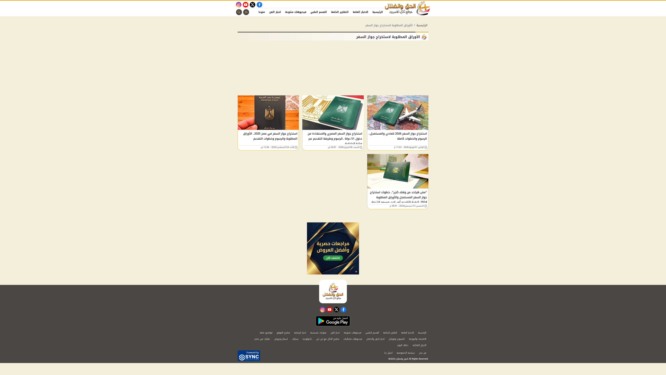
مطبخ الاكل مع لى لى (327, 339)
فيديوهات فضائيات (352, 339)
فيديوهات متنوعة (295, 12)
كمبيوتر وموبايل (397, 339)
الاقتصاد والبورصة (417, 339)
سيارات (295, 339)
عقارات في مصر (262, 339)
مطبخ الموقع (283, 332)
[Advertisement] (333, 69)
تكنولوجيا (307, 339)
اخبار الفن (275, 12)
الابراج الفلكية (419, 345)
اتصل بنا (388, 353)
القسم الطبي (318, 12)
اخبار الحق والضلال (375, 339)
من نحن (422, 353)
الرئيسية (377, 12)
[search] (239, 12)
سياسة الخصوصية (406, 353)
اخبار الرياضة (300, 332)
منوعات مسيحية (318, 332)
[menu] (246, 12)
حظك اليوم (402, 345)
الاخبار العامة (360, 12)
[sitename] (333, 291)
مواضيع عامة (266, 332)
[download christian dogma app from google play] (333, 321)
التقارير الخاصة (340, 12)
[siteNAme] (407, 8)
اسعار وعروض (281, 339)
